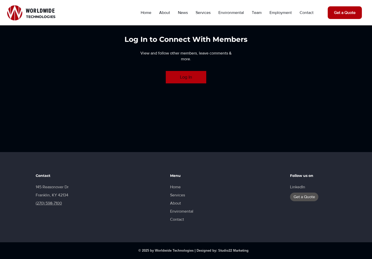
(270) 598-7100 (49, 203)
